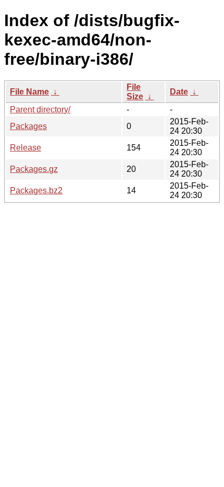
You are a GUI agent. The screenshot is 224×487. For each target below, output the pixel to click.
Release (25, 147)
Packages (28, 126)
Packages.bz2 (36, 190)
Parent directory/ (40, 109)
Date (179, 91)
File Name (29, 91)
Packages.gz (34, 169)
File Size (135, 92)
